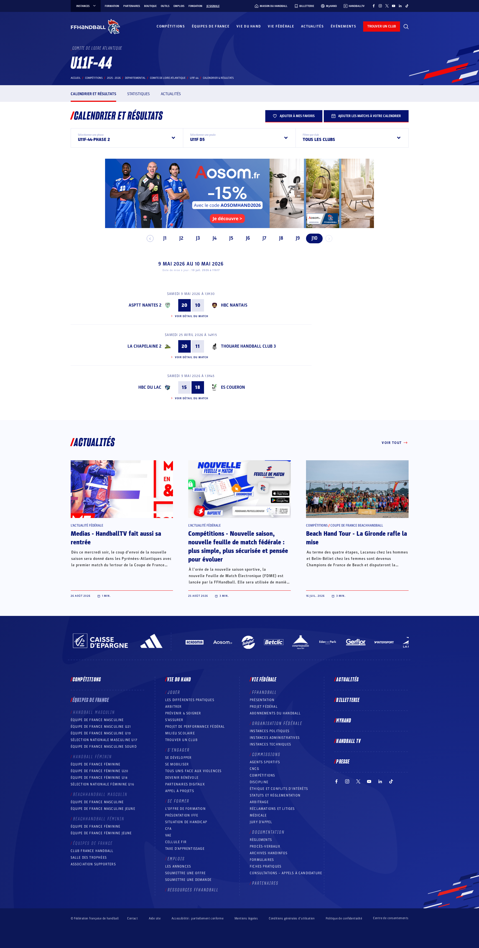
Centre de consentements (390, 918)
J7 (264, 238)
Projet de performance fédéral (195, 727)
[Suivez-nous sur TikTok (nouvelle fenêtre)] (407, 5)
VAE (168, 835)
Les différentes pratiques (189, 700)
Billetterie (348, 700)
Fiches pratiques (265, 866)
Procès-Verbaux (265, 846)
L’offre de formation (185, 809)
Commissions (266, 754)
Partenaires (131, 6)
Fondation (195, 6)
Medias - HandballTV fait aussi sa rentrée (116, 538)
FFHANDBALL (264, 692)
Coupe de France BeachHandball (356, 525)
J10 (314, 238)
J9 (298, 238)
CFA (168, 829)
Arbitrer (173, 707)
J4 (214, 238)
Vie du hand (248, 26)
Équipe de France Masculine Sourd (104, 747)
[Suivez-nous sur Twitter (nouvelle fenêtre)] (387, 5)
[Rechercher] (406, 26)
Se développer (178, 758)
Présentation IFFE (181, 815)
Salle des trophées (89, 857)
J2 (181, 238)
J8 (281, 238)
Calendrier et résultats (93, 94)
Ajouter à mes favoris (297, 116)
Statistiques (138, 94)
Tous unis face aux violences (193, 771)
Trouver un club (181, 740)
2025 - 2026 (114, 78)
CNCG (254, 769)
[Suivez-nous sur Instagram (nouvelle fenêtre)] (380, 5)
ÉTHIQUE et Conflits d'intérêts (279, 789)
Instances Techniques (270, 744)
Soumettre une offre (185, 873)
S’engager (179, 750)
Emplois (179, 6)
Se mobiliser (177, 764)
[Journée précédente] (150, 238)
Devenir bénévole (181, 778)
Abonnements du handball (275, 713)
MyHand (343, 721)
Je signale (213, 6)
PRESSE (343, 762)
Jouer (174, 692)
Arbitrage (259, 802)
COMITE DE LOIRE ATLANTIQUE (167, 78)
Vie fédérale (281, 26)
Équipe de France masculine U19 (101, 733)
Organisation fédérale (277, 723)
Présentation (262, 700)
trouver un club (381, 26)
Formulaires (262, 860)
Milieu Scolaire (180, 733)
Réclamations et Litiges (272, 809)
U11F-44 (194, 78)
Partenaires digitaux (185, 784)
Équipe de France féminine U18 (99, 778)
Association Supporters (93, 864)
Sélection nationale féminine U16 (102, 784)
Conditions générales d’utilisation (292, 918)
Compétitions (171, 26)
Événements (343, 26)
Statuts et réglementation (275, 795)
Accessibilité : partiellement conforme (197, 918)
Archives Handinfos (269, 853)
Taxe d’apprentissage (185, 849)
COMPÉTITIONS (262, 775)
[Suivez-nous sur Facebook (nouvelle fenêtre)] (373, 5)
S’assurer (174, 720)
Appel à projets (179, 791)
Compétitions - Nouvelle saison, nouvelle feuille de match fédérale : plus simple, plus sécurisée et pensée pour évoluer (238, 546)
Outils (165, 6)
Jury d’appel (261, 822)
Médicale (258, 815)
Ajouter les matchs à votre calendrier (369, 116)
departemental (135, 78)
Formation (112, 6)
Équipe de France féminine (96, 764)
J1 (164, 238)
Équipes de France (211, 26)
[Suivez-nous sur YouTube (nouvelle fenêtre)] (393, 5)
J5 (231, 238)
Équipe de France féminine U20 (100, 771)
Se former (178, 801)
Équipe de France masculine (97, 720)
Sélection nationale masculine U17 (104, 740)
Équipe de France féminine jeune (101, 833)
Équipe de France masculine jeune (103, 809)
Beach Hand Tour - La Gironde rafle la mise (356, 538)
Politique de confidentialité (344, 918)
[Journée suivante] (328, 238)
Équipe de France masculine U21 (101, 727)
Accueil (76, 78)
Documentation (268, 832)
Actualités (312, 26)
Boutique (150, 6)
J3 (198, 238)
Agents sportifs (265, 762)
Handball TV (348, 741)
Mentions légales (246, 918)
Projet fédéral (264, 707)
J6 (248, 238)
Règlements (261, 840)
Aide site (154, 918)
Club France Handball (92, 851)
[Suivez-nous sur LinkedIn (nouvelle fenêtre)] (400, 5)
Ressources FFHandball (193, 890)
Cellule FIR (176, 842)
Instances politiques (269, 731)
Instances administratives (275, 738)
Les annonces (178, 866)
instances (83, 6)
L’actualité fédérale (87, 525)
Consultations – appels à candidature (286, 873)
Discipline (259, 782)
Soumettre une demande (188, 880)
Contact (132, 918)
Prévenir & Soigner (183, 713)
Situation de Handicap (186, 822)
